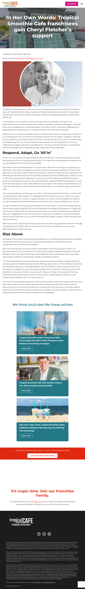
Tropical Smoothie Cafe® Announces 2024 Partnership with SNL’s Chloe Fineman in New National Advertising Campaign (41, 341)
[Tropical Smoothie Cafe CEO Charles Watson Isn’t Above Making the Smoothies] (42, 380)
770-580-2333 (36, 502)
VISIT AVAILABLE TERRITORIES (42, 456)
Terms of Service (48, 582)
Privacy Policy (37, 582)
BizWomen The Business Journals (29, 58)
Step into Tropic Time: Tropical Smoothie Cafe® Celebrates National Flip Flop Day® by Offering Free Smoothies (42, 428)
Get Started (71, 4)
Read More (26, 349)
